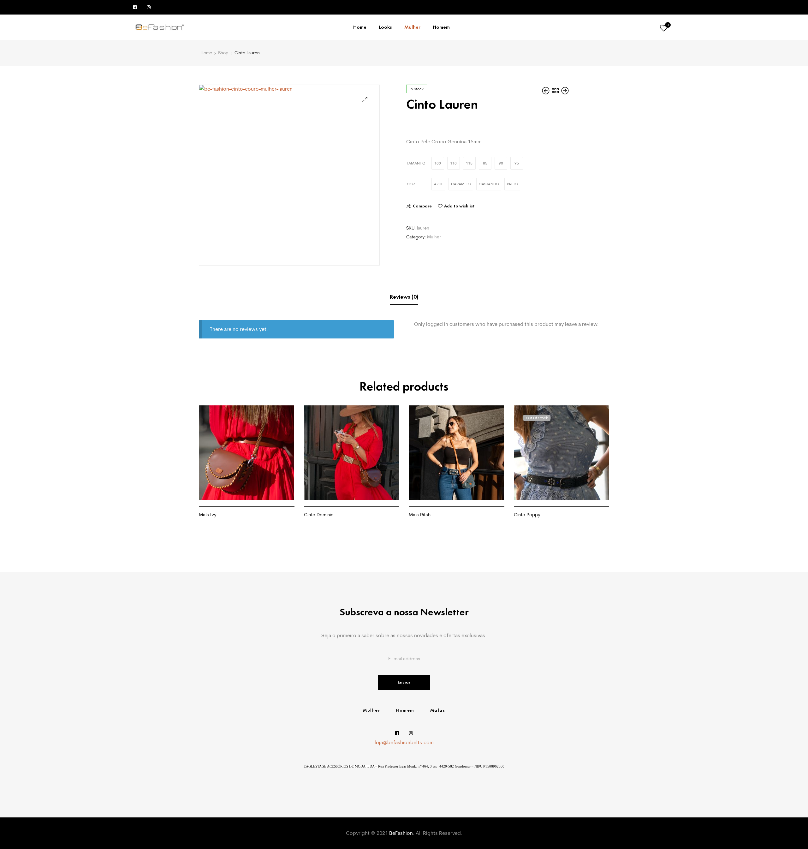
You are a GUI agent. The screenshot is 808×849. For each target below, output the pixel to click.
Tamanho (416, 163)
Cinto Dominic (318, 514)
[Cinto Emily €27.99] (546, 91)
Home (206, 53)
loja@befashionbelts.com (404, 742)
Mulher (434, 237)
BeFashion (401, 833)
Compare (422, 206)
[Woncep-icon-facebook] (135, 7)
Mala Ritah (420, 514)
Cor (411, 184)
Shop (223, 53)
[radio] (437, 163)
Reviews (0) (404, 296)
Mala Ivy (208, 514)
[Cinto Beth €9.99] (565, 91)
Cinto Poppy (527, 514)
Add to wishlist (459, 206)
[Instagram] (148, 7)
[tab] (404, 297)
